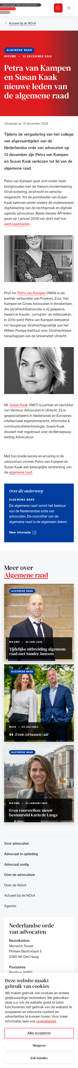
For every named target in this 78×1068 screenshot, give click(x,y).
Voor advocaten (16, 843)
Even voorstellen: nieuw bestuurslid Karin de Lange (33, 812)
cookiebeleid (46, 1021)
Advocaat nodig (16, 864)
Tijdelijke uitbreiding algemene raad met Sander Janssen (37, 651)
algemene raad (20, 472)
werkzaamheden (17, 224)
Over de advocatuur (19, 875)
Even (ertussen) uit (31, 734)
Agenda (10, 906)
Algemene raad (26, 575)
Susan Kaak (19, 405)
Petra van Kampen (31, 293)
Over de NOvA (15, 885)
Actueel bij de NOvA (22, 23)
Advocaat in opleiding (21, 854)
